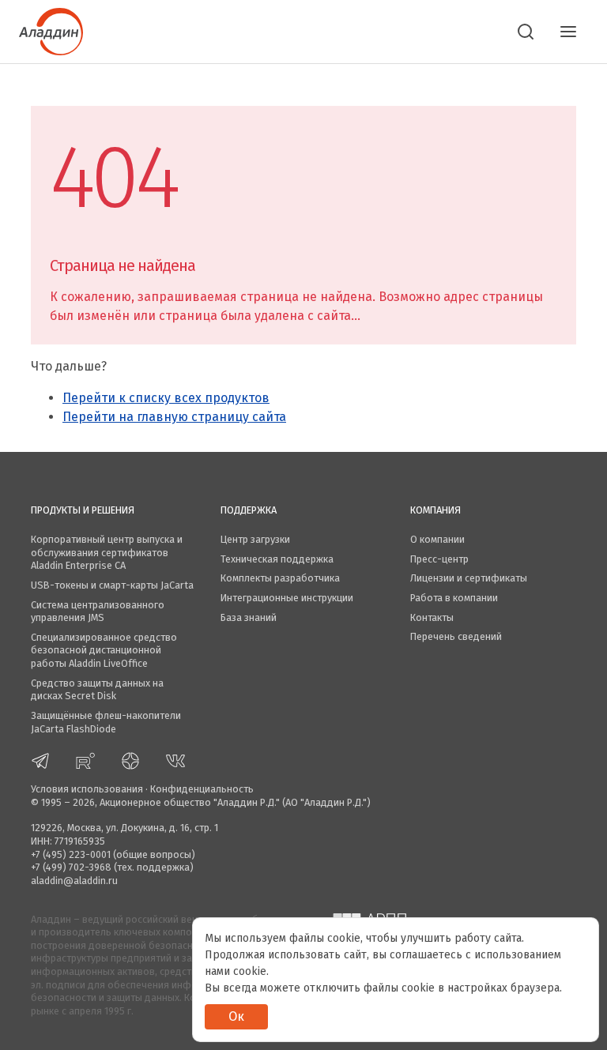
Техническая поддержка (277, 559)
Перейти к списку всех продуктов (166, 397)
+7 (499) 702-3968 (71, 867)
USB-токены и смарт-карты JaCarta (112, 585)
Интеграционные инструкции (287, 598)
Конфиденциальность (202, 789)
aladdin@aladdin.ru (74, 880)
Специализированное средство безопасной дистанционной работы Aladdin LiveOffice (104, 650)
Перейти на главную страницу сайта (174, 416)
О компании (437, 539)
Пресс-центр (439, 559)
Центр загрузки (255, 539)
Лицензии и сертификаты (468, 578)
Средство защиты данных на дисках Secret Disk (97, 689)
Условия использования (87, 789)
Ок (236, 1016)
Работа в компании (454, 598)
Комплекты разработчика (280, 578)
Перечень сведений (456, 636)
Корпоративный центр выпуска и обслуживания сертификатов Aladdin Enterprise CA (107, 552)
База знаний (249, 617)
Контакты (432, 617)
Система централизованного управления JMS (97, 611)
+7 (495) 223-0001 (71, 854)
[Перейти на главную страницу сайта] (51, 30)
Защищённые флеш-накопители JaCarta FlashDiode (106, 722)
